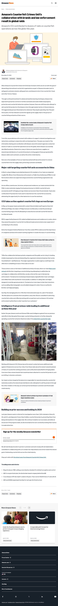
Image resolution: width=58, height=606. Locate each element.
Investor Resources (7, 567)
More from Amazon (7, 589)
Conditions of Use (11, 602)
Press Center (5, 557)
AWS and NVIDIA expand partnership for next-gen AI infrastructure (22, 480)
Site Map (4, 584)
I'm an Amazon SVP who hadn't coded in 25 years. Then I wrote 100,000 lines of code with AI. (29, 476)
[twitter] (29, 597)
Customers (12, 78)
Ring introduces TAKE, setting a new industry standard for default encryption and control (29, 470)
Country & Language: (6, 572)
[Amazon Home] (8, 3)
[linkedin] (42, 597)
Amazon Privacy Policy (7, 440)
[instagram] (16, 597)
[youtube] (55, 597)
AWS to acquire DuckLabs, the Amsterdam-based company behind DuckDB (24, 473)
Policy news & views (10, 9)
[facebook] (3, 597)
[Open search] (51, 3)
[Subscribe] (54, 437)
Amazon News (5, 552)
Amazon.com (5, 562)
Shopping (19, 78)
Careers (4, 579)
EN (4, 574)
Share (54, 78)
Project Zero (5, 78)
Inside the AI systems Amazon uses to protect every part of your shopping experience (14, 528)
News (3, 9)
